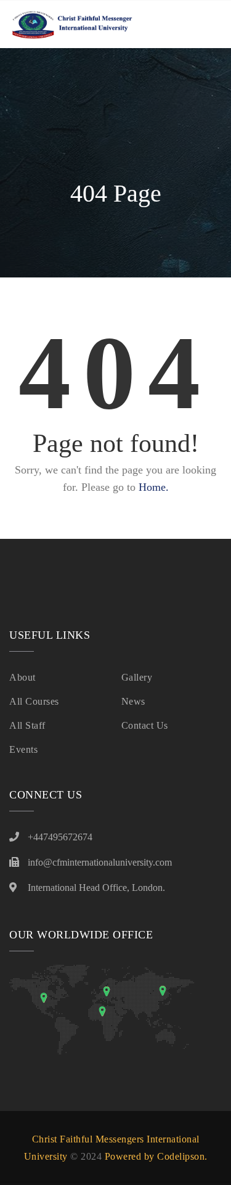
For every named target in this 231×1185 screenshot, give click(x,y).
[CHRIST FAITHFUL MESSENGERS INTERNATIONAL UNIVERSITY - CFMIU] (70, 24)
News (133, 701)
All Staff (27, 725)
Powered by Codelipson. (156, 1156)
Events (23, 749)
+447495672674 (60, 837)
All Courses (34, 701)
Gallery (137, 677)
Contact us (144, 725)
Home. (154, 487)
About (22, 677)
